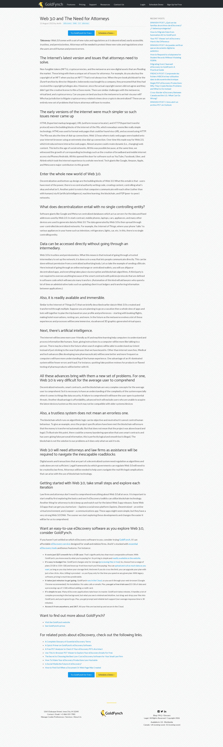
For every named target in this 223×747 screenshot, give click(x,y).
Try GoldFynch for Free (81, 33)
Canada (147, 725)
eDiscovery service (60, 543)
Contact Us (119, 4)
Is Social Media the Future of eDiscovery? (63, 664)
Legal (146, 718)
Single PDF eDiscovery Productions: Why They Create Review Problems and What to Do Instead (166, 86)
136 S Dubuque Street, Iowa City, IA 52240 (61, 711)
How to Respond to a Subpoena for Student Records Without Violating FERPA (165, 57)
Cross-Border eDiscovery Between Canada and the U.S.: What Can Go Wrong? (165, 95)
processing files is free (109, 562)
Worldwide (168, 722)
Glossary (166, 715)
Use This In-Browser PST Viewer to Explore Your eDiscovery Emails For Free (79, 652)
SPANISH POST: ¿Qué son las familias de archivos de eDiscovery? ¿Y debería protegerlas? (166, 25)
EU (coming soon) (173, 725)
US (162, 722)
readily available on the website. (127, 558)
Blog (155, 715)
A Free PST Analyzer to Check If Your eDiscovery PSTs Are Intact (74, 649)
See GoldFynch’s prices (55, 626)
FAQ (160, 715)
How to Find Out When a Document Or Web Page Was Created (73, 667)
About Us (77, 717)
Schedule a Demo (105, 33)
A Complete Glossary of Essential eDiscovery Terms (68, 641)
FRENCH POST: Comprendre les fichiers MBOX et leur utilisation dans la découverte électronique (164, 76)
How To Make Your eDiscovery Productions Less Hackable (71, 660)
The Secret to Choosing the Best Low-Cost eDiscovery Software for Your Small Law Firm (84, 656)
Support (93, 4)
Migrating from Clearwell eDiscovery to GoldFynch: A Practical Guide (162, 67)
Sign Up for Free (174, 4)
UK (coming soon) (158, 725)
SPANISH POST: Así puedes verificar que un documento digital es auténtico (166, 48)
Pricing (82, 4)
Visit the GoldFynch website (57, 622)
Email (57, 714)
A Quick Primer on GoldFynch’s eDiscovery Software (68, 645)
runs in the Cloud (94, 580)
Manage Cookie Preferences (52, 717)
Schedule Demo (156, 4)
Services (68, 717)
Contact (50, 714)
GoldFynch (54, 4)
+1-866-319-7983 (68, 714)
